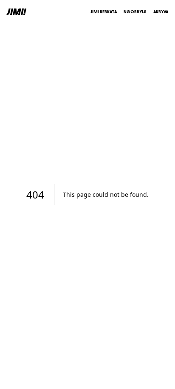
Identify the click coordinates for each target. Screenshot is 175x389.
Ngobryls (135, 11)
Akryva (160, 11)
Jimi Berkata (103, 11)
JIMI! (16, 12)
